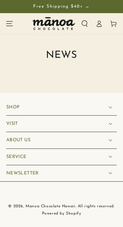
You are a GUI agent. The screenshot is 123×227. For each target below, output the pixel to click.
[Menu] (9, 23)
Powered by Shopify (61, 214)
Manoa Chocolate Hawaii (50, 206)
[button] (84, 23)
